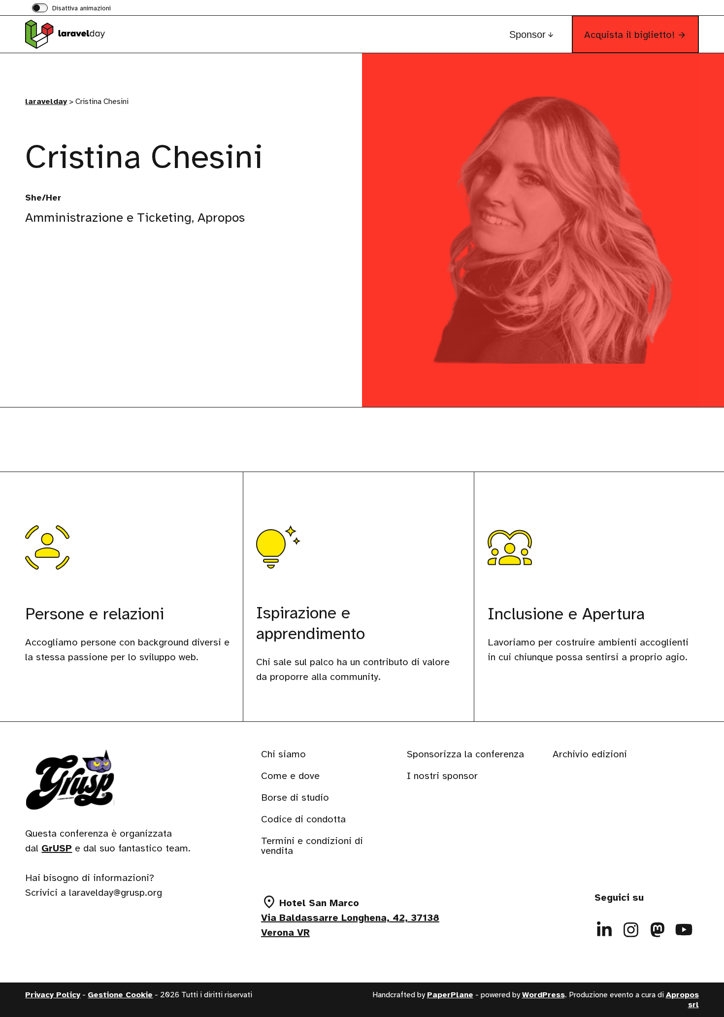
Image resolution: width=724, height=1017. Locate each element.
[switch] (71, 9)
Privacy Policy (52, 995)
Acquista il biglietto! (629, 35)
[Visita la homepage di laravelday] (74, 34)
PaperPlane (450, 995)
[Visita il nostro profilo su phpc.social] (657, 930)
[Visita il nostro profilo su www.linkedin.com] (604, 930)
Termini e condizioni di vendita (312, 846)
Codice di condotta (303, 819)
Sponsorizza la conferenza (465, 754)
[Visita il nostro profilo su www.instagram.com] (631, 930)
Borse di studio (295, 797)
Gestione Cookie (120, 995)
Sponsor (527, 34)
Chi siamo (283, 754)
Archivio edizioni (590, 754)
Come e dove (290, 776)
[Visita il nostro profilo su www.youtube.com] (684, 930)
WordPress (543, 995)
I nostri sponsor (442, 776)
